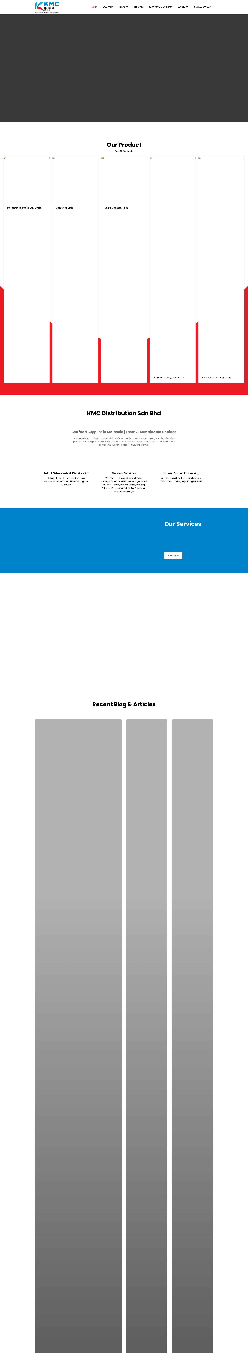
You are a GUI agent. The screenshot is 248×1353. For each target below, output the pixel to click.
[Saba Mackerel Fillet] (124, 179)
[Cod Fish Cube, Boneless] (221, 264)
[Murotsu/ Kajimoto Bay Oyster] (27, 179)
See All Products (124, 151)
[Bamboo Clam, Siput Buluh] (173, 264)
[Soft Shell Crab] (75, 179)
